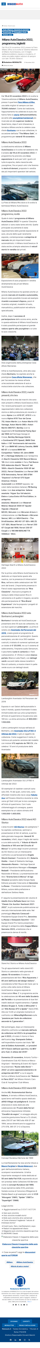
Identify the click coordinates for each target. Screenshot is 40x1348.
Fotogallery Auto (20, 32)
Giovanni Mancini (28, 1335)
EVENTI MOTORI (28, 1209)
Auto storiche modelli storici (14, 1215)
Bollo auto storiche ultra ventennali (17, 1218)
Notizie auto (7, 35)
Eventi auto (11, 26)
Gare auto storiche (11, 1213)
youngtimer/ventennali (23, 118)
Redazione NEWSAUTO (13, 62)
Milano (10, 1262)
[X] (18, 1305)
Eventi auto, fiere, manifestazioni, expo (19, 1226)
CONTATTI (26, 1321)
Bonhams (11, 130)
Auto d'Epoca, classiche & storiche (16, 30)
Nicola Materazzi (25, 1166)
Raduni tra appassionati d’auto (15, 1228)
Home (5, 26)
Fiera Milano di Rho (26, 102)
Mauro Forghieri (8, 1166)
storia (16, 115)
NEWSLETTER (9, 1325)
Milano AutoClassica (25, 1262)
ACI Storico (19, 827)
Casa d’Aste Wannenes (22, 377)
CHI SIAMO (14, 1321)
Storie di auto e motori (20, 1266)
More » (29, 1301)
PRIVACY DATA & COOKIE (27, 1325)
